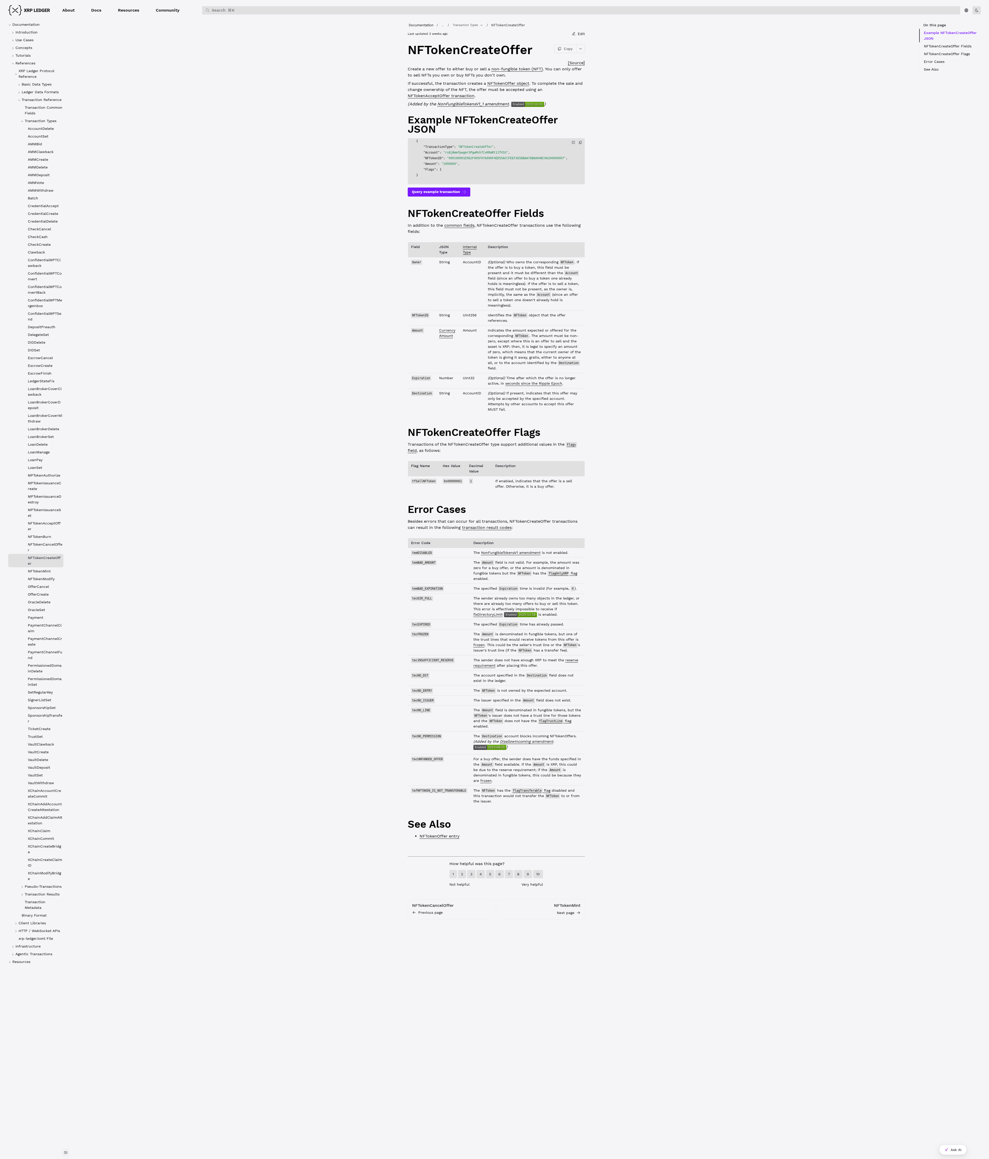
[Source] (576, 62)
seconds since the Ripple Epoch (533, 383)
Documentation (421, 25)
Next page (565, 913)
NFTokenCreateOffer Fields (947, 46)
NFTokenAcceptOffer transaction (441, 95)
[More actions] (580, 48)
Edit (581, 34)
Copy (568, 49)
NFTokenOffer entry (439, 836)
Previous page (430, 912)
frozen (479, 645)
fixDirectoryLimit (488, 614)
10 (538, 874)
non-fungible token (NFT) (517, 68)
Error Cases (934, 62)
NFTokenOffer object (508, 83)
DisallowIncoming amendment (526, 741)
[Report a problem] (573, 142)
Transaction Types (465, 25)
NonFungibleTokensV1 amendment (511, 553)
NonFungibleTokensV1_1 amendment (473, 103)
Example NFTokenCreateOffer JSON (950, 35)
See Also (931, 69)
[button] (68, 10)
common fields (459, 225)
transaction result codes (486, 527)
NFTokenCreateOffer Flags (947, 54)
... (443, 25)
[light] (977, 10)
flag (563, 573)
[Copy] (580, 142)
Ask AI (956, 1150)
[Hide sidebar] (65, 1152)
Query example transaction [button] (436, 192)
